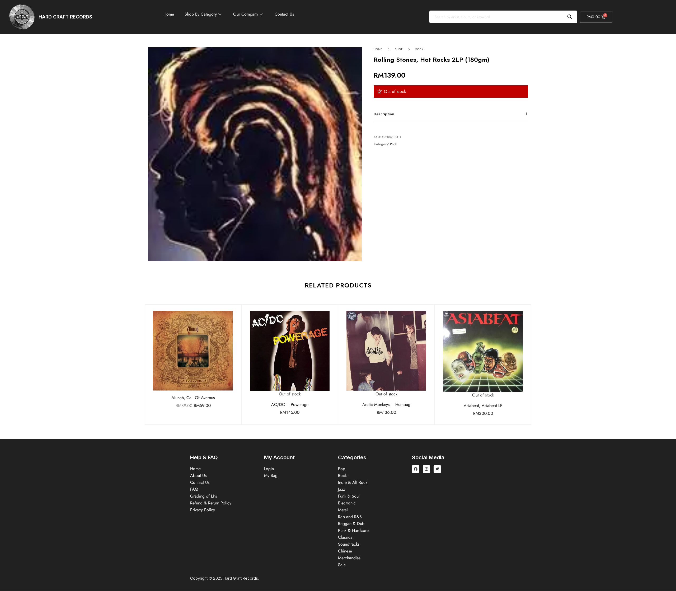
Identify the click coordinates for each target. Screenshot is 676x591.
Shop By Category (201, 14)
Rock (419, 49)
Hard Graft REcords (65, 17)
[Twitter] (437, 469)
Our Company (245, 14)
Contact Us (284, 14)
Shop (399, 49)
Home (168, 14)
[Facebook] (415, 469)
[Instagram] (426, 469)
